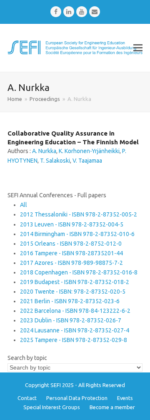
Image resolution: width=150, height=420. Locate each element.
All (23, 204)
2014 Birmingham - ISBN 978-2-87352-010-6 (77, 234)
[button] (137, 47)
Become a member (112, 407)
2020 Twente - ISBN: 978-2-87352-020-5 (72, 291)
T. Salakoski (55, 160)
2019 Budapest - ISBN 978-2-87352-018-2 (74, 282)
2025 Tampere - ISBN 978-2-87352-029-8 (73, 340)
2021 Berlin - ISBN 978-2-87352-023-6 (70, 301)
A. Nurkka (44, 151)
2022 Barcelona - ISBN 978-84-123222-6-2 (75, 310)
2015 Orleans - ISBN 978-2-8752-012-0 (71, 243)
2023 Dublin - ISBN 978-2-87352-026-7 (70, 320)
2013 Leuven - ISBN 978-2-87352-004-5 (71, 224)
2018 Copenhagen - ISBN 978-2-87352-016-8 (79, 272)
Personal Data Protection (77, 398)
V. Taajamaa (87, 160)
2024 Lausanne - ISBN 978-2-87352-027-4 (74, 330)
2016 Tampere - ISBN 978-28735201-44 (71, 253)
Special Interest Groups (51, 407)
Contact (27, 398)
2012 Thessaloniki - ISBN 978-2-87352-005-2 (78, 214)
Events (125, 398)
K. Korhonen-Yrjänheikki (89, 151)
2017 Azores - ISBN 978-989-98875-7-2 (71, 262)
